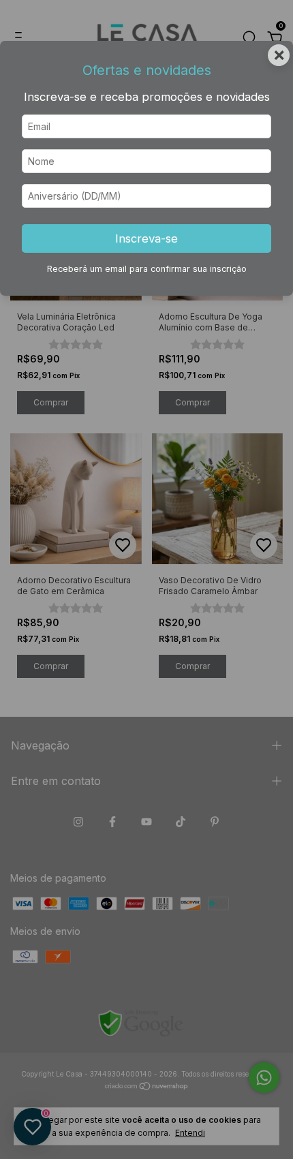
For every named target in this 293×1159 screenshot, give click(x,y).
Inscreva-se (146, 238)
